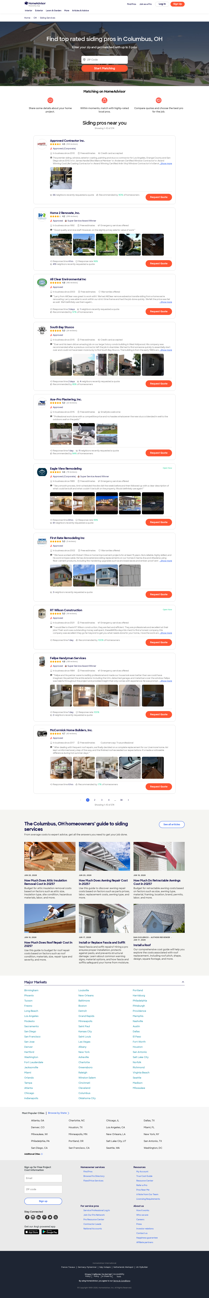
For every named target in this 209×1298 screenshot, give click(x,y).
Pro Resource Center (93, 1219)
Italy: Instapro (105, 1267)
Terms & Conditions (121, 1281)
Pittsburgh (139, 1005)
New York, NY (151, 1134)
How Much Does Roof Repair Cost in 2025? (48, 944)
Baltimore (84, 1000)
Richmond (139, 1067)
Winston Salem (87, 1077)
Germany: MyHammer (87, 1267)
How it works (142, 1210)
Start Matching (104, 68)
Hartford (29, 1052)
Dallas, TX (149, 1120)
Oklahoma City (87, 1098)
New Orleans (86, 995)
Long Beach (31, 1010)
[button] (61, 178)
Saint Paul (84, 1026)
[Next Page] (128, 800)
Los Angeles (31, 1016)
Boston (82, 1005)
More (66, 10)
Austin (136, 1026)
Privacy (88, 1275)
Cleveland (84, 1088)
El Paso (137, 1036)
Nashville (138, 1021)
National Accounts (92, 1228)
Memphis (138, 1016)
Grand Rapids (86, 1016)
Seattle (137, 1077)
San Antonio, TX (153, 1141)
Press (139, 1224)
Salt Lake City (141, 1057)
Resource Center (144, 1180)
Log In (162, 3)
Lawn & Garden (53, 10)
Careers (140, 1219)
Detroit (82, 1010)
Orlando (29, 1077)
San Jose (29, 1041)
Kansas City (85, 1031)
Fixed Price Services (93, 1180)
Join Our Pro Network (94, 1215)
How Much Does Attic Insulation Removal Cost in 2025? (45, 882)
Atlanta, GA (37, 1120)
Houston (138, 1046)
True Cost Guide (144, 1176)
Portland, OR (76, 1141)
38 (121, 800)
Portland (138, 990)
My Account (142, 1171)
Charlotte (84, 1062)
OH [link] (35, 18)
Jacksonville (31, 1067)
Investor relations (145, 1228)
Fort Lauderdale (33, 1062)
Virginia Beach (141, 1072)
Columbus (84, 1093)
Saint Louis (84, 1036)
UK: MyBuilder (142, 1267)
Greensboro (85, 1067)
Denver (28, 1046)
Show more (166, 163)
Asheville (83, 1057)
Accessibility (118, 1275)
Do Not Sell (107, 1275)
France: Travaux (68, 1267)
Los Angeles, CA (115, 1127)
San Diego (30, 1031)
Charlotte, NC (77, 1120)
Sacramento (31, 1026)
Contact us (141, 1233)
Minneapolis (85, 1021)
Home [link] (27, 18)
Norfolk (137, 1062)
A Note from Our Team (147, 1194)
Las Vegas (84, 1041)
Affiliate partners (144, 1242)
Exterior (39, 10)
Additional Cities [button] (32, 1154)
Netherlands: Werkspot (123, 1267)
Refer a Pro (141, 1185)
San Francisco (32, 1036)
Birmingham (31, 990)
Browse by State (57, 1112)
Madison (137, 1082)
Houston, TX (76, 1127)
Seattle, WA (113, 1147)
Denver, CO (38, 1127)
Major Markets (35, 982)
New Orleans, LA (116, 1134)
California (96, 1275)
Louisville (83, 990)
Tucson (28, 1000)
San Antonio (140, 1052)
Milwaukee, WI (39, 1134)
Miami (27, 1072)
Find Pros (87, 1171)
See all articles (172, 824)
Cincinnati (84, 1082)
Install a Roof (142, 945)
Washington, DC (153, 1147)
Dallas (136, 1031)
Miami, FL (149, 1127)
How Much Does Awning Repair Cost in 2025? (103, 882)
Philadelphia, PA (40, 1141)
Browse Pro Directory (93, 1176)
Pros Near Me (142, 1190)
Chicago (29, 1093)
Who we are (142, 1215)
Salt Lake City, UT (116, 1141)
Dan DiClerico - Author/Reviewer (152, 937)
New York (84, 1052)
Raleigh (82, 1072)
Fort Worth (139, 1041)
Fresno (28, 1005)
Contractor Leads (92, 1224)
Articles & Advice (80, 10)
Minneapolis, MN (78, 1134)
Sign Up (177, 3)
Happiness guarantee (147, 1237)
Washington (31, 1057)
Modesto (29, 1021)
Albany (82, 1046)
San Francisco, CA (79, 1147)
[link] (104, 142)
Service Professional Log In (96, 1210)
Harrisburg (139, 995)
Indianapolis (31, 1098)
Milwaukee (139, 1088)
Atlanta (28, 1088)
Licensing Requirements (148, 1199)
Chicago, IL (112, 1120)
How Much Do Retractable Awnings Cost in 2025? (157, 882)
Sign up (43, 1201)
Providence (139, 1010)
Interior (28, 10)
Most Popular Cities (33, 1113)
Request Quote (158, 197)
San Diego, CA (39, 1147)
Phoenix (29, 995)
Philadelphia (140, 1000)
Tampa (28, 1082)
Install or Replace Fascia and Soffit (102, 942)
